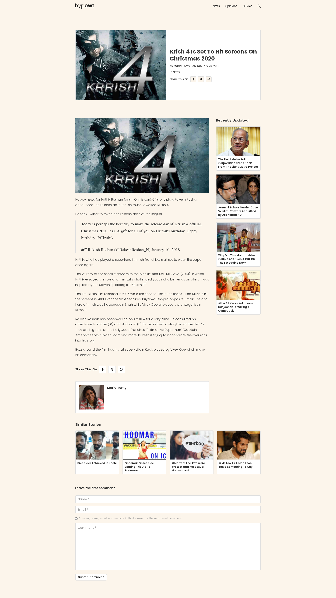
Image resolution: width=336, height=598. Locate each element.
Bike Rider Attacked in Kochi (97, 463)
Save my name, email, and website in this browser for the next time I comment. (130, 518)
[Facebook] (193, 79)
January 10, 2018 (165, 249)
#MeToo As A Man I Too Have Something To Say (236, 465)
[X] (201, 79)
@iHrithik (105, 237)
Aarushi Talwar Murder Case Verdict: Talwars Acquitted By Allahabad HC (238, 211)
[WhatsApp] (209, 79)
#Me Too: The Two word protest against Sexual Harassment (188, 466)
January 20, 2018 (208, 66)
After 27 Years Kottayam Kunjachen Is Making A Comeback (235, 306)
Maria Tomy (182, 66)
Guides (247, 6)
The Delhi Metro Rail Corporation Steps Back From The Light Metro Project (238, 163)
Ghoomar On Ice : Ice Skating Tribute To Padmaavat (139, 466)
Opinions (231, 6)
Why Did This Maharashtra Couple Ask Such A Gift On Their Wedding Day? (236, 259)
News (216, 6)
